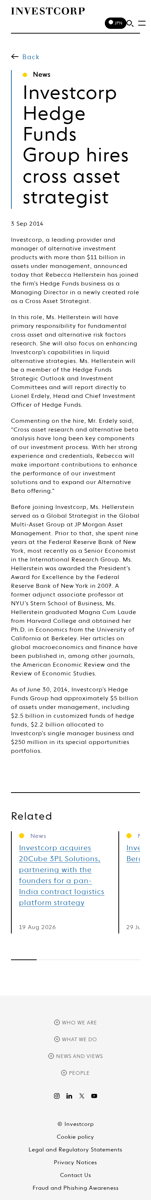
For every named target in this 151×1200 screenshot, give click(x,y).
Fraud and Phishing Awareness (76, 1188)
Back (31, 57)
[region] (75, 959)
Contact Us (75, 1175)
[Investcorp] (48, 11)
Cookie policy (75, 1137)
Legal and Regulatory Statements (75, 1150)
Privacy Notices (75, 1162)
